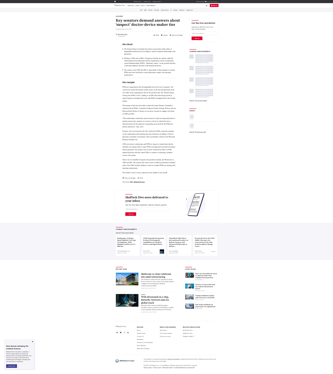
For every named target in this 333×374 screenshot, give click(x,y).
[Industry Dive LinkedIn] (117, 332)
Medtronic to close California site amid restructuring (156, 275)
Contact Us (140, 336)
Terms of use (157, 367)
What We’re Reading (143, 348)
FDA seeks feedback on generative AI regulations (205, 305)
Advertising (163, 330)
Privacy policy (148, 367)
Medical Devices (139, 182)
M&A (145, 10)
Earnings (156, 10)
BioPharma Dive (137, 1)
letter (164, 111)
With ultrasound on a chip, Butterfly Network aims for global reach (155, 299)
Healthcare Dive (147, 1)
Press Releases (150, 5)
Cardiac (175, 10)
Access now (11, 366)
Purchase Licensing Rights (145, 342)
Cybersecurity (165, 10)
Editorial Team (141, 333)
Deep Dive (131, 5)
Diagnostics (189, 10)
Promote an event (200, 132)
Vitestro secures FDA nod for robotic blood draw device (205, 286)
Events (143, 5)
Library (137, 5)
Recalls (150, 10)
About (139, 330)
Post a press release (201, 100)
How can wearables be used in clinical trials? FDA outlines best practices (206, 275)
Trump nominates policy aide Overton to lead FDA (205, 296)
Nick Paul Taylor (122, 34)
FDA (141, 10)
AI (170, 10)
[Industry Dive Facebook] (121, 332)
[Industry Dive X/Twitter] (124, 332)
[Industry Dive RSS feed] (128, 332)
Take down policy (167, 367)
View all (191, 100)
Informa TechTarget (174, 359)
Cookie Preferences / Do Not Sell (184, 367)
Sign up (215, 5)
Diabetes (181, 10)
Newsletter (140, 339)
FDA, (131, 182)
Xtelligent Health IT (157, 1)
